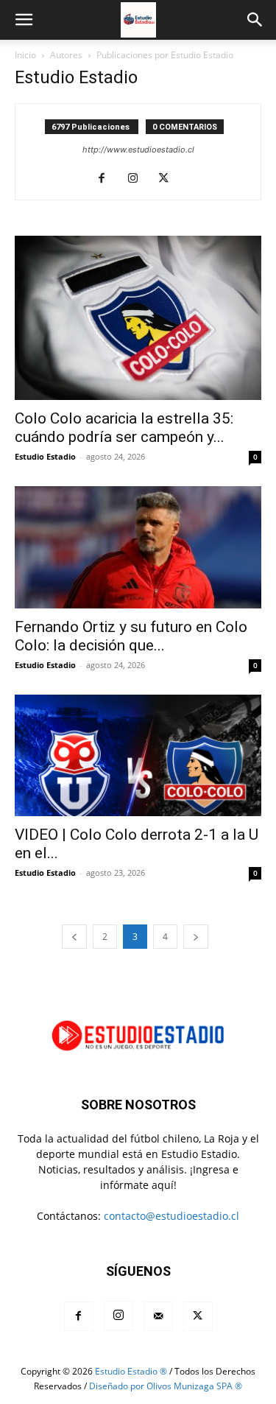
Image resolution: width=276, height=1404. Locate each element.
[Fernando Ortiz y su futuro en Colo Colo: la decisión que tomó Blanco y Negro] (138, 547)
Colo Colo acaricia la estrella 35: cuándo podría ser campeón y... (124, 428)
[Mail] (158, 1316)
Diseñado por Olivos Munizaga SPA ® (165, 1386)
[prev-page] (74, 936)
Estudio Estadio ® (131, 1371)
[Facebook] (107, 179)
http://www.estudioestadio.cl (138, 149)
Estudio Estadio (45, 456)
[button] (23, 20)
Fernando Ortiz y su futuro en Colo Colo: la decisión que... (131, 636)
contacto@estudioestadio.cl (171, 1216)
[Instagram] (138, 179)
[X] (169, 179)
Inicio (25, 55)
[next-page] (195, 936)
